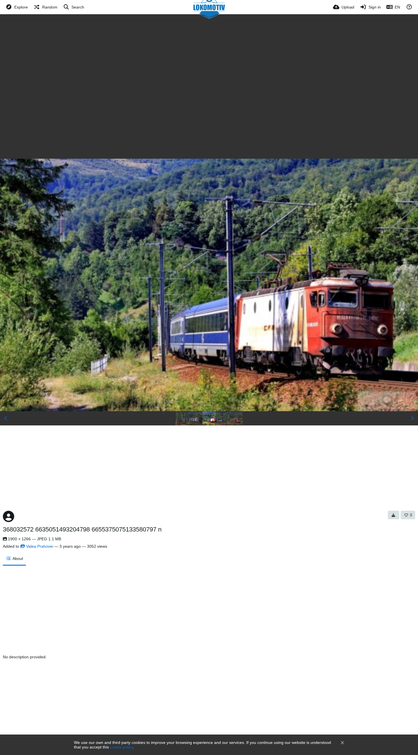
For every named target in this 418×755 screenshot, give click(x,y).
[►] (412, 418)
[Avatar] (8, 516)
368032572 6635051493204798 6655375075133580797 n (82, 529)
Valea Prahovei (39, 546)
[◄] (5, 418)
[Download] (393, 515)
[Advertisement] (209, 57)
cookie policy (121, 747)
